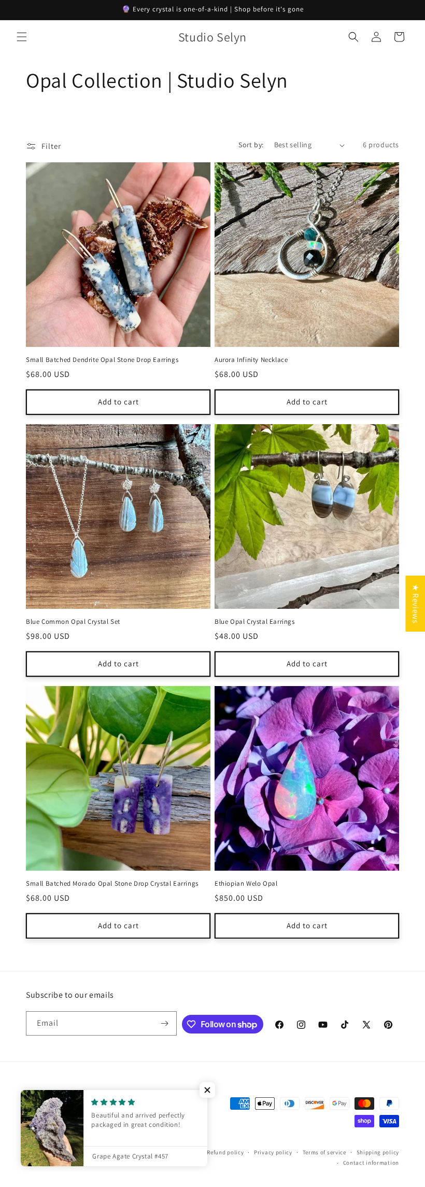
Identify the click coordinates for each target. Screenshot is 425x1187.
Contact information (371, 1162)
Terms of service (324, 1152)
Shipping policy (378, 1152)
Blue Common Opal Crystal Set (73, 622)
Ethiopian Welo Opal (246, 883)
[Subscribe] (164, 1023)
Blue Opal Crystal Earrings (255, 622)
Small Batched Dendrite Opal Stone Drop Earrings (102, 360)
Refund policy (225, 1152)
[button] (21, 36)
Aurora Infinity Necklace (251, 360)
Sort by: (250, 144)
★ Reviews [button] (415, 603)
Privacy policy (273, 1152)
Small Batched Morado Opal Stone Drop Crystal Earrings (112, 883)
